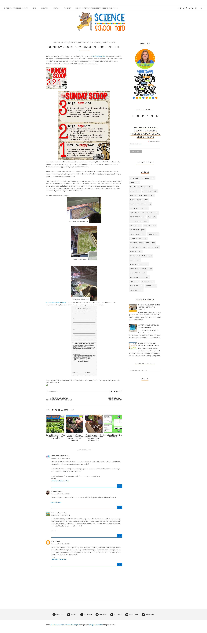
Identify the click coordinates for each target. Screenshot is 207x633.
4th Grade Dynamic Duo (60, 456)
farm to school (61, 42)
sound (132, 281)
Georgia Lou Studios (96, 625)
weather (133, 290)
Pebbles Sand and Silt (138, 187)
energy (149, 212)
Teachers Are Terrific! (59, 559)
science (133, 251)
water (148, 286)
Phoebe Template (74, 625)
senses (132, 260)
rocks (150, 247)
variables (134, 286)
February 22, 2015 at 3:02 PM (60, 494)
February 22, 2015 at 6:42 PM (60, 544)
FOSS (147, 178)
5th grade (134, 178)
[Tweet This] (112, 391)
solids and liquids (137, 277)
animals (133, 195)
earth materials (136, 208)
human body (135, 234)
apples (147, 195)
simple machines (136, 264)
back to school (136, 199)
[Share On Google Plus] (117, 391)
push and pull (135, 247)
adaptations (147, 191)
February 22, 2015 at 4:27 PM (60, 515)
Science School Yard (59, 513)
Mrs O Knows (56, 502)
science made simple (138, 255)
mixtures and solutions (139, 243)
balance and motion (138, 204)
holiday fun (134, 230)
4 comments (52, 391)
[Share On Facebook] (114, 391)
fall (149, 217)
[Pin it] (120, 391)
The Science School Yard (59, 625)
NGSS (132, 182)
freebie (133, 225)
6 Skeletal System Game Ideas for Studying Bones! (149, 307)
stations (145, 281)
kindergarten (135, 238)
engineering (135, 217)
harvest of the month (89, 42)
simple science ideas (138, 268)
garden (73, 42)
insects (151, 234)
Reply (120, 486)
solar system (135, 273)
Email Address (136, 144)
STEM (132, 191)
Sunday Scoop (109, 42)
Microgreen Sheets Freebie (56, 302)
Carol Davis (55, 541)
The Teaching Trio (98, 56)
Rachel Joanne (57, 491)
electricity (134, 212)
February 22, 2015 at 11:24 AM (60, 458)
